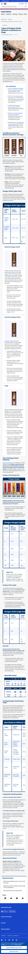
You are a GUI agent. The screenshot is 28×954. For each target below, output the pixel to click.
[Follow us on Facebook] (2, 940)
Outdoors (8, 14)
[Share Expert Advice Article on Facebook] (5, 898)
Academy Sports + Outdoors (7, 34)
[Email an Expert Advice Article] (23, 898)
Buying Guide (4, 25)
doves (10, 275)
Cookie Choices (18, 944)
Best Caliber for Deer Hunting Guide (12, 890)
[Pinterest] (17, 898)
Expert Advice (6, 12)
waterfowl (14, 275)
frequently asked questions (16, 123)
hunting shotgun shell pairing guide (15, 113)
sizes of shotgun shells (14, 106)
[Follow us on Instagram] (13, 940)
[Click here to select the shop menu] (2, 4)
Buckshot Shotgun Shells (6, 228)
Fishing (20, 14)
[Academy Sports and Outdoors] (5, 4)
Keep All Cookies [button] (14, 951)
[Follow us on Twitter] (5, 940)
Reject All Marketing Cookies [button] (14, 947)
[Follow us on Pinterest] (16, 940)
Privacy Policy (14, 943)
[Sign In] (20, 4)
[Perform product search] (25, 6)
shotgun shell (12, 68)
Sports (3, 14)
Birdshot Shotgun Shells (6, 219)
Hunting (14, 14)
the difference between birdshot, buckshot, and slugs (15, 89)
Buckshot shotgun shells (11, 341)
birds (6, 274)
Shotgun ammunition (8, 463)
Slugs (5, 237)
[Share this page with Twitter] (11, 898)
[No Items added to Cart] (26, 4)
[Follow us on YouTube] (9, 940)
